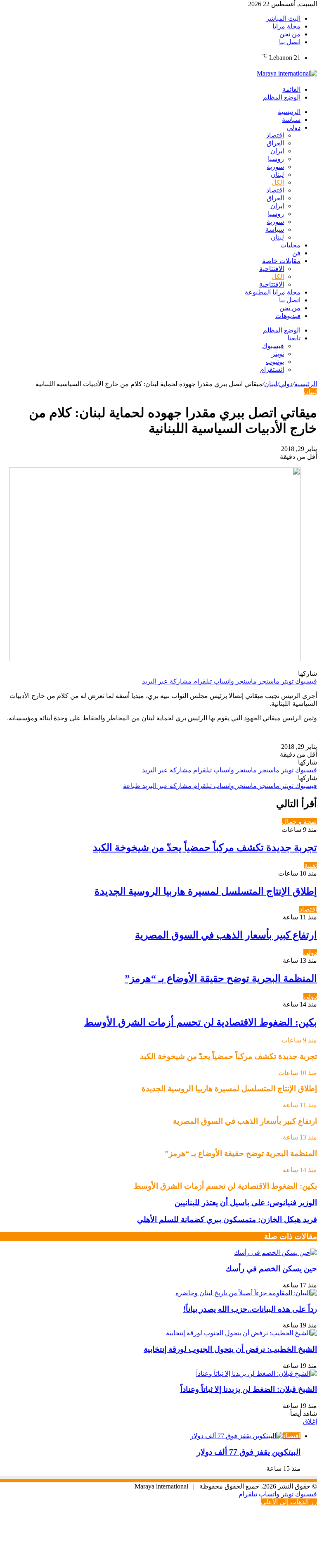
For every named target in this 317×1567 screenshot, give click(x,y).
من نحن (289, 34)
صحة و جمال (299, 821)
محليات (290, 245)
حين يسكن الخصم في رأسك (271, 1268)
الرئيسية (289, 111)
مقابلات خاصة (281, 260)
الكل (278, 182)
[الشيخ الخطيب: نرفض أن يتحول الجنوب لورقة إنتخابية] (241, 1333)
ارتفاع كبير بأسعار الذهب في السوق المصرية (226, 935)
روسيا (276, 158)
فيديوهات (287, 315)
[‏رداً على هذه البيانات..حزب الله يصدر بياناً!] (246, 1292)
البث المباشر (283, 18)
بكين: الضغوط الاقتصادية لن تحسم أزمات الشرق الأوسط (200, 1022)
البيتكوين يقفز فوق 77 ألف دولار (248, 1452)
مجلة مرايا (286, 26)
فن (296, 252)
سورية (275, 166)
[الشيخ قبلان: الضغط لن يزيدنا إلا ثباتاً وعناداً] (256, 1373)
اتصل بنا (289, 41)
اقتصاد (275, 135)
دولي (293, 127)
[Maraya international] (287, 73)
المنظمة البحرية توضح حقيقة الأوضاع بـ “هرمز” (221, 978)
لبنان (277, 174)
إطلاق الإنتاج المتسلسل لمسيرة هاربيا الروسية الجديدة (206, 891)
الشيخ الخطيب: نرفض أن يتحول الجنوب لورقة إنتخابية (230, 1349)
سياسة (291, 119)
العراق (275, 143)
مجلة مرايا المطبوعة (272, 292)
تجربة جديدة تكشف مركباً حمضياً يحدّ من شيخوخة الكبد (205, 847)
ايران (277, 150)
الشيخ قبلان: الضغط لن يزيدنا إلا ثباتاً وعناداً (248, 1389)
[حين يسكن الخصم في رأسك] (275, 1252)
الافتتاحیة (271, 268)
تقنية (310, 865)
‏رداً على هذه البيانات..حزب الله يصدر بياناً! (250, 1309)
